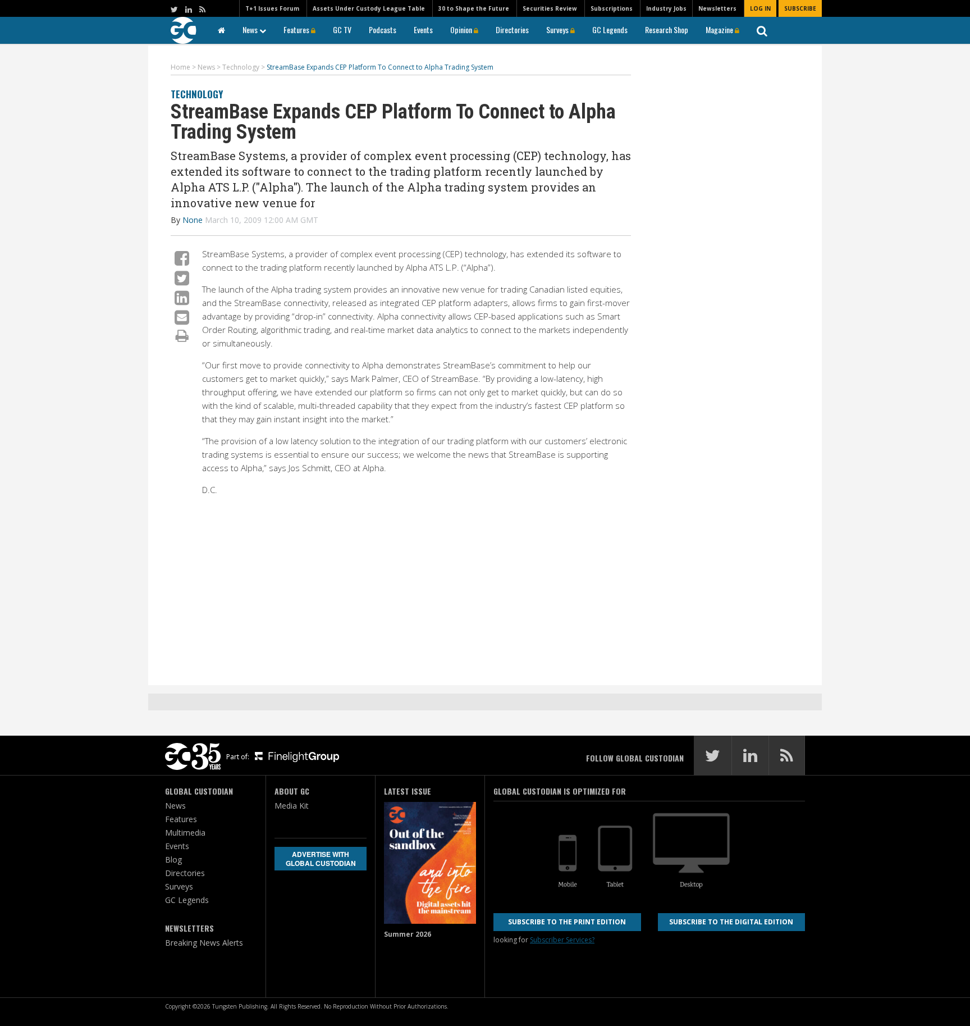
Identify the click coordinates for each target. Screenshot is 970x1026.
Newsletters (717, 8)
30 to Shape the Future (473, 8)
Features (297, 29)
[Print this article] (182, 335)
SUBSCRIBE (800, 8)
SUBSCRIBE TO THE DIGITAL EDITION (731, 922)
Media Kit (291, 805)
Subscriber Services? (562, 940)
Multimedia (185, 832)
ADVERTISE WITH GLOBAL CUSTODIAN (321, 858)
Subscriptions (612, 8)
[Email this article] (182, 317)
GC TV (342, 29)
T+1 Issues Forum (272, 8)
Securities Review (550, 8)
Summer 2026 (407, 934)
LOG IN (760, 8)
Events (423, 29)
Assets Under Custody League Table (369, 8)
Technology (197, 94)
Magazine (720, 29)
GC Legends (610, 29)
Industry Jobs (666, 8)
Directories (512, 29)
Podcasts (382, 29)
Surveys (558, 29)
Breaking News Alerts (204, 942)
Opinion (462, 29)
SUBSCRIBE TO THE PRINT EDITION (567, 922)
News (250, 29)
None (192, 220)
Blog (173, 859)
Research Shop (666, 29)
